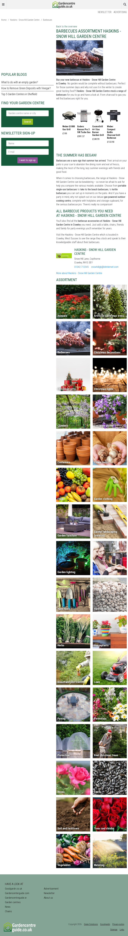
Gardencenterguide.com (17, 893)
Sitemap (113, 929)
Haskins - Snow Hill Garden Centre (24, 20)
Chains (8, 911)
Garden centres (13, 902)
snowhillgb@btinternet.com (104, 266)
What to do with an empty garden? (19, 82)
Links (122, 929)
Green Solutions (91, 924)
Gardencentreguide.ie (16, 897)
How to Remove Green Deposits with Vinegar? (26, 88)
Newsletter (104, 12)
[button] (69, 123)
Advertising (120, 12)
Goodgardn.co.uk (13, 888)
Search (27, 121)
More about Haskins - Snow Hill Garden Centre (79, 273)
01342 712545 (81, 266)
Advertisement (51, 888)
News (7, 906)
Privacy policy (118, 924)
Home (3, 20)
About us (48, 897)
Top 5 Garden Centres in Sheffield (19, 94)
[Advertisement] (27, 47)
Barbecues (47, 20)
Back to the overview (66, 26)
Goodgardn (105, 924)
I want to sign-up (27, 160)
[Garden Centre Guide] (64, 4)
